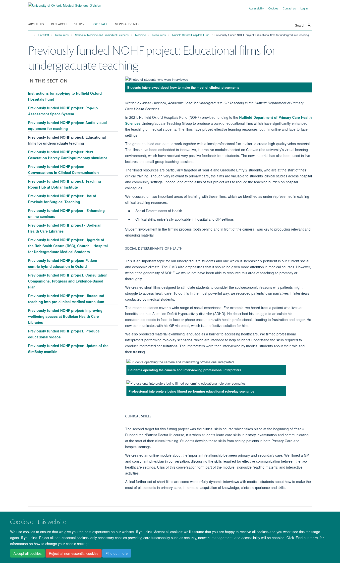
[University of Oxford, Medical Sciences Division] (64, 3)
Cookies (273, 8)
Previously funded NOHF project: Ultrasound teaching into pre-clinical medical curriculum (66, 298)
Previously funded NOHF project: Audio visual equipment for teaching (67, 125)
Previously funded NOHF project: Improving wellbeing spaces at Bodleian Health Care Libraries (65, 316)
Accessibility (256, 8)
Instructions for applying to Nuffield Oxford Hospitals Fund (65, 96)
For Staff (100, 23)
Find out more (117, 553)
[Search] (309, 25)
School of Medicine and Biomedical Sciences (102, 35)
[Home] (32, 35)
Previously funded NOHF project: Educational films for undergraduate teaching (67, 140)
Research (59, 23)
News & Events (127, 23)
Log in (304, 8)
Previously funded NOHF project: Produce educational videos (64, 333)
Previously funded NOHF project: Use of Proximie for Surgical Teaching (62, 198)
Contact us (289, 8)
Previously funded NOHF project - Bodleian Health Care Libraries (65, 228)
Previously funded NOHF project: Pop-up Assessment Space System (63, 110)
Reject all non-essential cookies (73, 553)
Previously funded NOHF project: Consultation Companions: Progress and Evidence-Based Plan (68, 281)
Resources (62, 35)
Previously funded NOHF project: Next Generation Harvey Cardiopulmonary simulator (67, 154)
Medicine (140, 35)
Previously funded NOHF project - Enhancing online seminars (66, 213)
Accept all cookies (27, 553)
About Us (36, 23)
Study (79, 23)
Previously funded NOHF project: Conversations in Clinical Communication (63, 169)
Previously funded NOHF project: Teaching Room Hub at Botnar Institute (64, 184)
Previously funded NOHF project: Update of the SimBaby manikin (68, 348)
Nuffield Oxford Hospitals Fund (190, 35)
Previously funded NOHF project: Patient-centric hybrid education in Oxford (63, 263)
